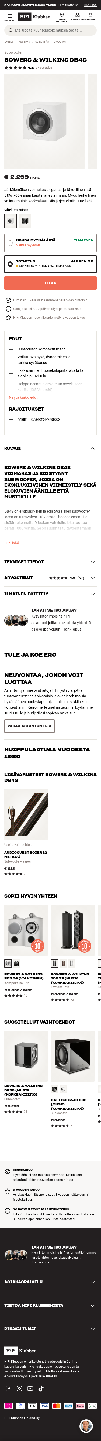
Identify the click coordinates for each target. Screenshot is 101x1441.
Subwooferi (42, 41)
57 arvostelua (44, 67)
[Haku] (11, 30)
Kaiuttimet (24, 41)
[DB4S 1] (44, 121)
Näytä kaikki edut (23, 397)
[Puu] (63, 938)
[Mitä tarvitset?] (86, 1426)
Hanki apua (72, 629)
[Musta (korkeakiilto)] (25, 221)
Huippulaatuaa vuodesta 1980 (47, 706)
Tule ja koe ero (30, 654)
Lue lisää (90, 5)
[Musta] (16, 938)
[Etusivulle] (34, 16)
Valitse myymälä (28, 245)
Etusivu (9, 41)
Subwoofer (13, 52)
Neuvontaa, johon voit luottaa (43, 679)
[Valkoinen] (10, 221)
